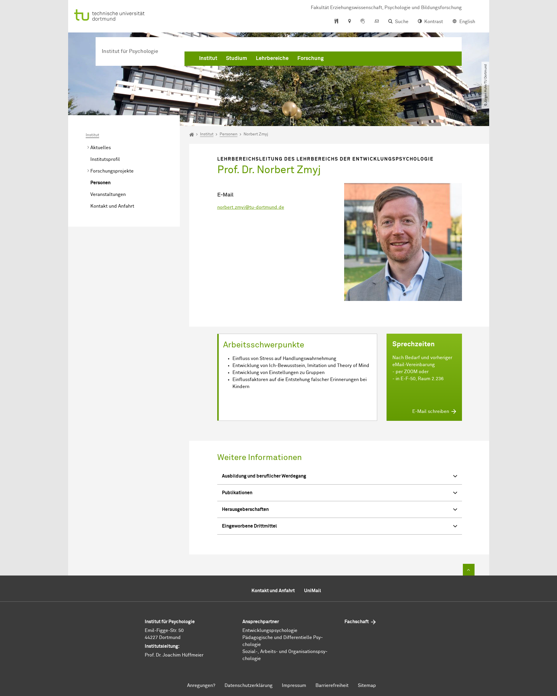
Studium (236, 58)
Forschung (310, 58)
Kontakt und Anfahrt (112, 206)
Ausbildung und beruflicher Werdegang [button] (264, 476)
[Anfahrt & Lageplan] (349, 21)
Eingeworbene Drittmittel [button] (249, 526)
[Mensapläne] (336, 21)
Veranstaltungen (108, 194)
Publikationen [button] (237, 492)
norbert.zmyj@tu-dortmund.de (250, 207)
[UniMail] (377, 21)
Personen (100, 182)
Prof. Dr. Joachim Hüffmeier (174, 655)
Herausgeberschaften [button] (245, 509)
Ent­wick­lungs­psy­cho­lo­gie (269, 630)
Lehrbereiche (272, 58)
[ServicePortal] (363, 21)
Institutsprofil (105, 159)
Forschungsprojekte (112, 171)
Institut (208, 58)
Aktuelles (100, 147)
